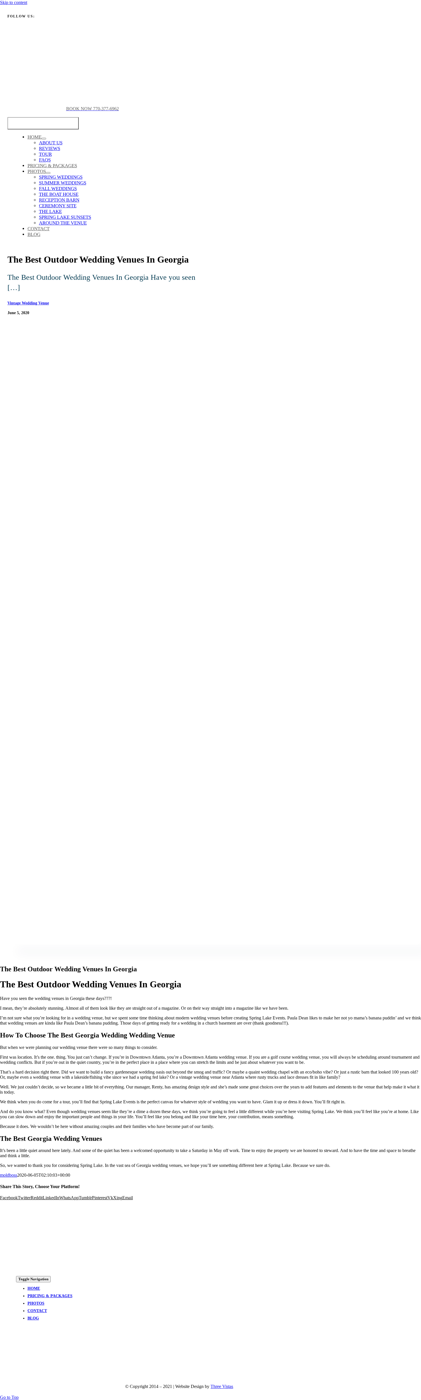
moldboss (8, 1175)
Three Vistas (221, 1386)
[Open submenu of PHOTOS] (48, 173)
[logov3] (59, 1353)
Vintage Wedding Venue (28, 303)
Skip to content (13, 2)
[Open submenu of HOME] (44, 138)
